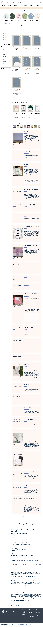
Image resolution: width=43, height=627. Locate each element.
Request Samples (38, 615)
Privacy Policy (27, 624)
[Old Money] (37, 16)
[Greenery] (25, 16)
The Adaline (14, 153)
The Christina (14, 206)
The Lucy (14, 487)
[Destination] (6, 16)
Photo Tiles (31, 5)
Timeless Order (14, 305)
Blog (30, 613)
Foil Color (2, 68)
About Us (30, 611)
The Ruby (14, 329)
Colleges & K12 (38, 5)
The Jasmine (14, 443)
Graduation (3, 5)
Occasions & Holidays (16, 5)
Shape (2, 46)
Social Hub (30, 612)
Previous (12, 111)
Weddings (9, 5)
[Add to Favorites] (20, 36)
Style (2, 66)
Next (41, 111)
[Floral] (18, 16)
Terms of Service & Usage (20, 624)
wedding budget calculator (30, 560)
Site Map (31, 624)
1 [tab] (16, 45)
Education (23, 615)
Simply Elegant (14, 386)
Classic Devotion (15, 257)
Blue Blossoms (14, 238)
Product (2, 31)
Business (25, 5)
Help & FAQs (38, 613)
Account (37, 611)
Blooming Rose (14, 143)
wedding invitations (19, 559)
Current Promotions (32, 616)
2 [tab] (27, 45)
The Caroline (14, 191)
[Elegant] (12, 16)
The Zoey (14, 216)
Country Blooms (14, 409)
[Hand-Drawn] (31, 16)
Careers (30, 615)
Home (1, 23)
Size (1, 41)
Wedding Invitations (7, 23)
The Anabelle (14, 473)
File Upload (38, 612)
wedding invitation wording (19, 553)
